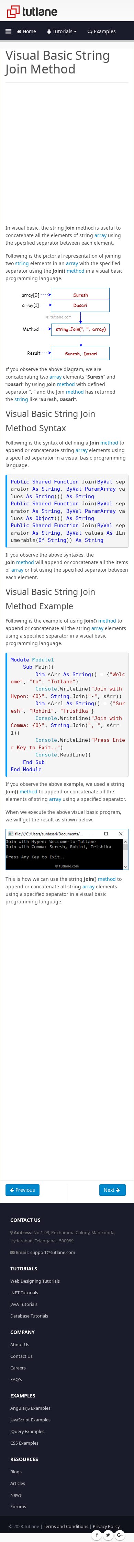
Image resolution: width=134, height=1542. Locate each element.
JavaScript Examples (30, 1420)
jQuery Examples (27, 1431)
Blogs (16, 1472)
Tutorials (62, 31)
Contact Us (21, 1356)
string (22, 263)
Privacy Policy (106, 1526)
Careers (18, 1368)
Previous (24, 1190)
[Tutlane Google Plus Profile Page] (120, 1535)
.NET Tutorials (24, 1293)
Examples (104, 31)
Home (28, 31)
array (100, 235)
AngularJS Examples (30, 1408)
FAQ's (16, 1379)
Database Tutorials (29, 1316)
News (16, 1495)
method (76, 271)
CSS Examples (24, 1443)
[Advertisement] (67, 157)
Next (110, 1190)
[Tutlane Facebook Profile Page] (96, 1535)
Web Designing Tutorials (35, 1281)
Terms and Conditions (66, 1526)
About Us (19, 1345)
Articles (17, 1483)
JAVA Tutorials (23, 1304)
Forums (18, 1507)
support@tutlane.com (52, 1252)
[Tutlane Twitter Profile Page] (108, 1535)
